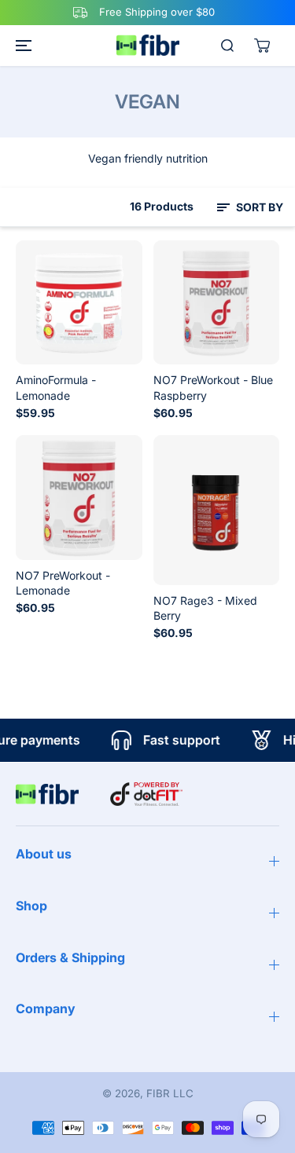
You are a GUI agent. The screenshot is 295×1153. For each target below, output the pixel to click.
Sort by (258, 207)
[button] (21, 45)
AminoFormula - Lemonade (56, 387)
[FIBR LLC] (147, 45)
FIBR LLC (170, 1093)
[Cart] (262, 45)
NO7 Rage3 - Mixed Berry (205, 608)
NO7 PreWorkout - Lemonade (63, 583)
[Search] (227, 45)
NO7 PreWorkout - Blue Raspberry (213, 387)
